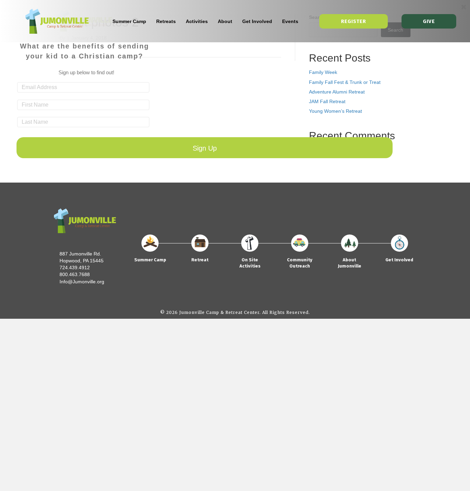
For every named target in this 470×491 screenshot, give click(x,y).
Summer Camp (129, 21)
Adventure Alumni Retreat (337, 92)
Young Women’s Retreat (335, 111)
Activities (197, 21)
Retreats (166, 21)
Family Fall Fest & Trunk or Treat (345, 82)
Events (290, 21)
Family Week (323, 72)
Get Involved (257, 21)
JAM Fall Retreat (327, 101)
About (225, 21)
